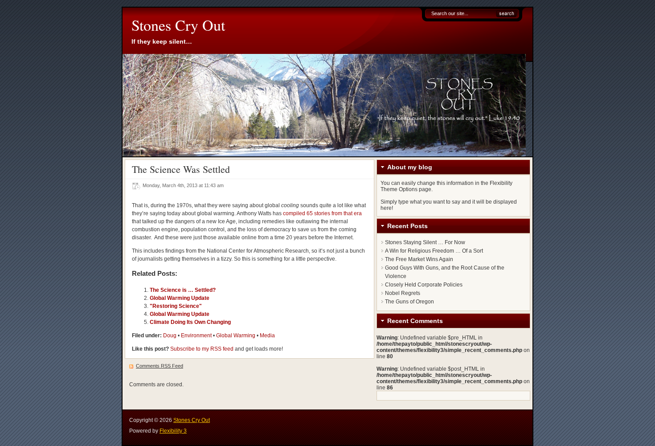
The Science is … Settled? (183, 290)
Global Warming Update (179, 298)
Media (267, 335)
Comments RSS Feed (159, 365)
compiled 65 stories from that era (322, 213)
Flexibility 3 (173, 431)
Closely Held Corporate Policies (424, 285)
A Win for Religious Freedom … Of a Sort (434, 251)
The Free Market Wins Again (419, 259)
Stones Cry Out (178, 25)
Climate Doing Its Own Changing (190, 322)
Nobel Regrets (402, 293)
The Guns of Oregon (409, 302)
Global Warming (235, 335)
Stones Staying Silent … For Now (425, 242)
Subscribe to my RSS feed (201, 349)
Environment (196, 335)
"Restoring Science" (176, 306)
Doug (169, 335)
